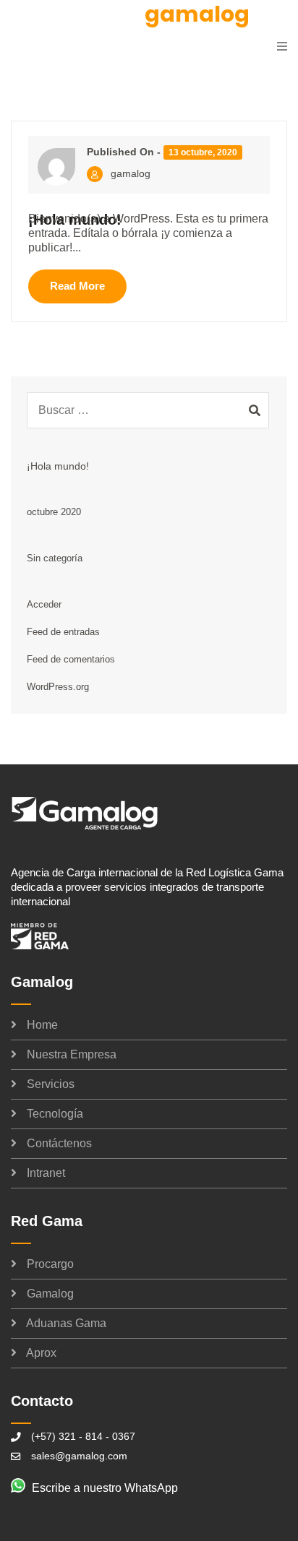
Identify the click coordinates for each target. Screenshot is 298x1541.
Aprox (41, 1353)
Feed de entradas (63, 631)
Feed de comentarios (71, 659)
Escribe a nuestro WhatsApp (105, 1488)
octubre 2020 (54, 511)
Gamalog (50, 1293)
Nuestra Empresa (71, 1054)
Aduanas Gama (66, 1323)
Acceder (44, 604)
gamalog (130, 173)
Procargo (50, 1264)
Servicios (50, 1084)
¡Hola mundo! (58, 466)
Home (42, 1025)
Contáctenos (59, 1143)
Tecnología (55, 1114)
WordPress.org (58, 686)
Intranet (46, 1173)
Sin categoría (54, 558)
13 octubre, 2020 (203, 152)
